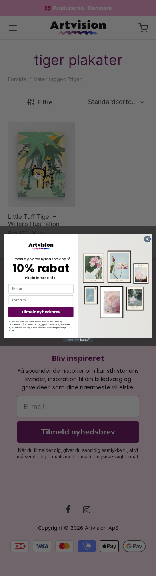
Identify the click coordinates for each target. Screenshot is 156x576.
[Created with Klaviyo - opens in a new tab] (78, 340)
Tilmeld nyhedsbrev (40, 311)
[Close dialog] (147, 239)
